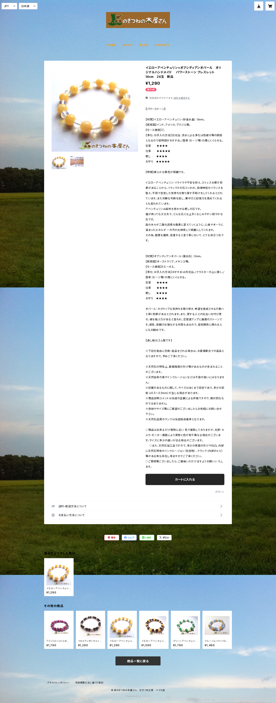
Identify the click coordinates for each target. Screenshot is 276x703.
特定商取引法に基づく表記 (89, 682)
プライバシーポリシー (58, 682)
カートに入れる (185, 479)
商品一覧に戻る (138, 661)
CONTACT (162, 45)
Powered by (134, 696)
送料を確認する (182, 98)
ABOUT (127, 45)
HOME (111, 45)
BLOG (144, 45)
